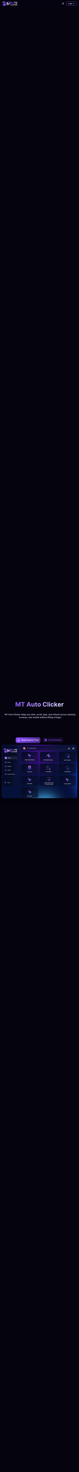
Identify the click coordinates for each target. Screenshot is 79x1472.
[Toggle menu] (63, 4)
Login (70, 3)
